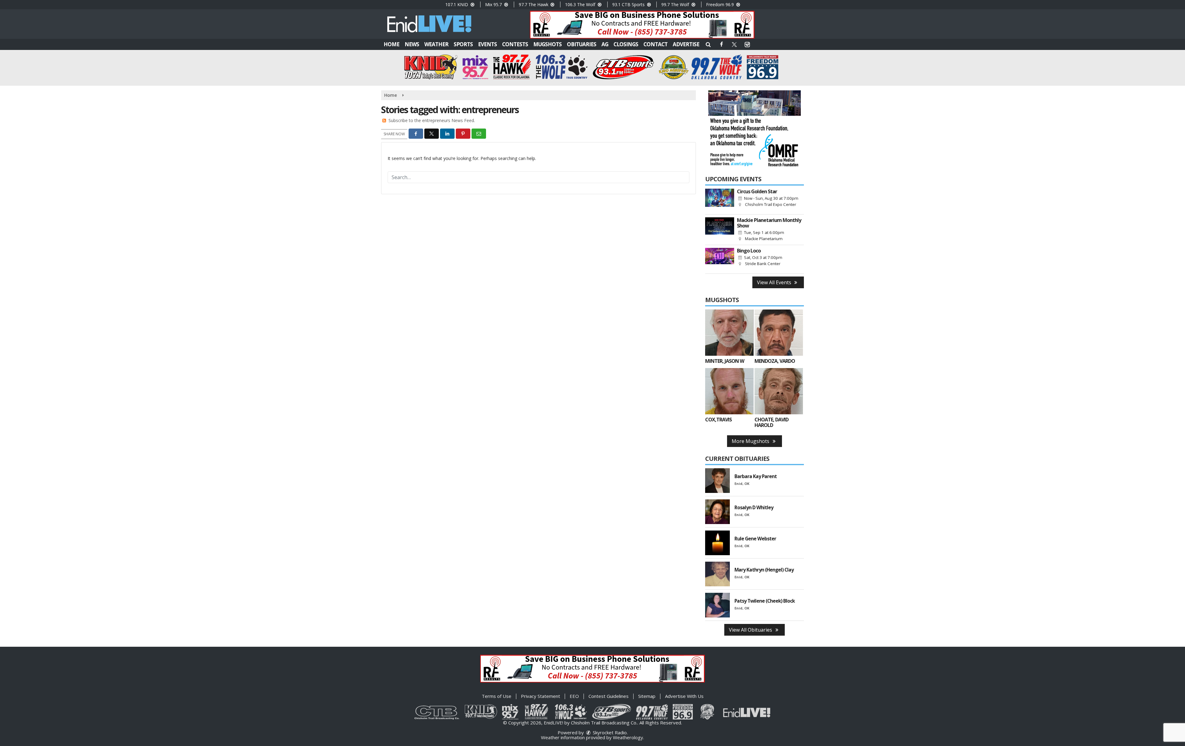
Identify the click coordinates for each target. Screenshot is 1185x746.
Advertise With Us (684, 696)
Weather (436, 44)
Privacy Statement (540, 696)
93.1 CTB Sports (629, 4)
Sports (463, 44)
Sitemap (646, 696)
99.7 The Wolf (675, 4)
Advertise (686, 44)
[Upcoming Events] (719, 200)
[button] (708, 44)
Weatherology (628, 737)
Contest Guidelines (608, 696)
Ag (604, 44)
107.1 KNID (457, 4)
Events (487, 44)
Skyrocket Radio (609, 732)
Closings (625, 44)
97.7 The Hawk (534, 4)
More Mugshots (751, 441)
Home (391, 44)
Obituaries (581, 44)
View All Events (774, 282)
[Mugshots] (729, 332)
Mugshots (547, 44)
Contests (515, 44)
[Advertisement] (642, 25)
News (412, 44)
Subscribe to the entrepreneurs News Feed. (432, 120)
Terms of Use (496, 696)
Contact (655, 44)
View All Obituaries (751, 629)
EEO (574, 696)
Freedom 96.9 (720, 4)
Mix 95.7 (494, 4)
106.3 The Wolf (581, 4)
